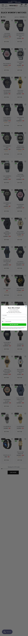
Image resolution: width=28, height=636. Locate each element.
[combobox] (3, 321)
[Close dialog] (25, 306)
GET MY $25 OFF (14, 324)
